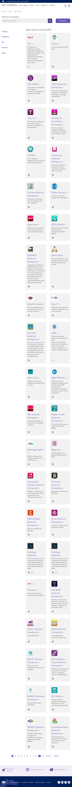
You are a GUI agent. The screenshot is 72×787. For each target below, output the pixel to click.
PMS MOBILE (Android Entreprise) (33, 522)
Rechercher (63, 21)
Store (37, 5)
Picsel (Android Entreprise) (59, 520)
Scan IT (55, 304)
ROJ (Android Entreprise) (33, 416)
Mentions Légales (40, 782)
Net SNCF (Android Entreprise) (57, 593)
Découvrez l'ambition (36, 769)
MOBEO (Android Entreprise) (35, 698)
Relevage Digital (35, 449)
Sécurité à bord (34, 304)
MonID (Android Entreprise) (35, 661)
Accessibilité (16, 782)
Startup (32, 5)
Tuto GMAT (33, 84)
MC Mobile (57, 696)
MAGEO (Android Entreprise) (35, 729)
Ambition (52, 5)
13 (43, 756)
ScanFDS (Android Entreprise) (32, 336)
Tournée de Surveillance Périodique (57, 121)
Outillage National (31, 554)
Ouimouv (32, 590)
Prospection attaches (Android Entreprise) (35, 485)
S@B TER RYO (58, 378)
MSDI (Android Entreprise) (58, 631)
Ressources (44, 5)
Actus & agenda (23, 5)
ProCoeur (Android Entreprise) (57, 485)
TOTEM (31, 155)
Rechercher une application (10, 17)
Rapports (56, 449)
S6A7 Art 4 (32, 378)
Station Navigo (59, 192)
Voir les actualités (59, 769)
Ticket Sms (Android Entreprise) (57, 158)
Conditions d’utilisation (27, 782)
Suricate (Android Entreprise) (35, 194)
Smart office (57, 255)
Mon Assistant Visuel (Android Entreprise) (59, 662)
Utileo (55, 44)
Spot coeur (32, 224)
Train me (31, 118)
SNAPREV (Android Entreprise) (32, 258)
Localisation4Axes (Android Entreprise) (60, 730)
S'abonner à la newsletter (10, 770)
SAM (54, 333)
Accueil (4, 11)
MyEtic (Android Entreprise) (35, 631)
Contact (49, 782)
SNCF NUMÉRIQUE (9, 5)
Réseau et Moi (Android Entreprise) (58, 417)
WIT (29, 44)
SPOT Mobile (58, 224)
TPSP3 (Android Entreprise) (59, 86)
